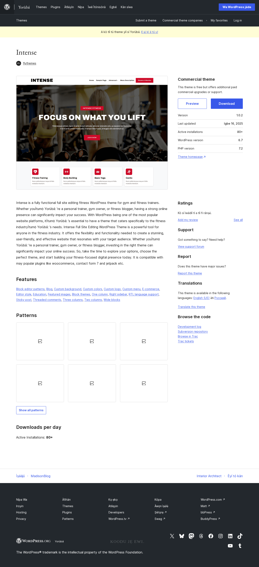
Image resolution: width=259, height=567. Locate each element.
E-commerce (150, 289)
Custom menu (131, 289)
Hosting (21, 512)
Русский (220, 298)
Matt (205, 506)
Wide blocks (112, 299)
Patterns (68, 518)
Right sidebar (118, 294)
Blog (49, 289)
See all (238, 220)
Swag (160, 518)
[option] (40, 341)
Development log (189, 326)
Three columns (73, 299)
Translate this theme (191, 306)
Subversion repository (193, 331)
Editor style (23, 294)
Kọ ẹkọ (113, 499)
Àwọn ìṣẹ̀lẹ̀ (161, 506)
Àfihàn (66, 499)
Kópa (158, 499)
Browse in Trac (188, 336)
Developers (116, 512)
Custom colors (92, 289)
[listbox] (92, 362)
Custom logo (112, 289)
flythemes (29, 63)
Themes (21, 20)
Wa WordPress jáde (237, 7)
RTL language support (144, 294)
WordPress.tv (119, 518)
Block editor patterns (30, 289)
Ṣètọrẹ (161, 512)
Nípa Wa (21, 499)
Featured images (59, 294)
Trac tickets (186, 341)
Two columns (93, 299)
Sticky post (23, 299)
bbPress (208, 512)
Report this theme (190, 273)
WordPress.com (213, 499)
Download (227, 104)
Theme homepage (190, 156)
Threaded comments (47, 299)
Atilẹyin (113, 506)
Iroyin (19, 506)
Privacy (21, 518)
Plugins (67, 512)
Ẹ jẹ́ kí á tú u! (149, 32)
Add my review (188, 220)
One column (100, 294)
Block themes (81, 294)
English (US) (201, 298)
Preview (192, 104)
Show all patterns (31, 410)
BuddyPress (210, 518)
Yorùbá (59, 541)
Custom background (67, 289)
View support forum (191, 246)
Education (39, 294)
